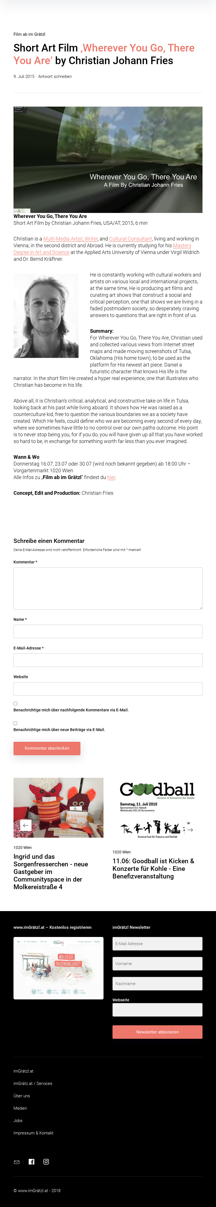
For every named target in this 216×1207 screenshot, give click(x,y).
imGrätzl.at (23, 1071)
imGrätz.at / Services (33, 1083)
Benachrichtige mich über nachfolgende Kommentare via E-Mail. (71, 710)
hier (111, 477)
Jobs (18, 1120)
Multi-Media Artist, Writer (70, 239)
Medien (20, 1108)
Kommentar (25, 562)
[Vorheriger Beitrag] (59, 808)
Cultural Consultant (130, 239)
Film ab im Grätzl (29, 34)
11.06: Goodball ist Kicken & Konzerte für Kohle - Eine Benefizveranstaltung (153, 868)
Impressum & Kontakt (33, 1133)
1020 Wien (23, 847)
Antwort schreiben (55, 76)
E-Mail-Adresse (29, 648)
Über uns (22, 1095)
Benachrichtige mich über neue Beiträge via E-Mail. (59, 729)
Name (20, 619)
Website (21, 677)
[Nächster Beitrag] (157, 810)
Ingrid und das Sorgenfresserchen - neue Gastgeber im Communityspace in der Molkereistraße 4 (51, 872)
